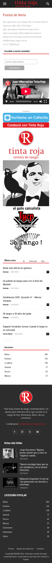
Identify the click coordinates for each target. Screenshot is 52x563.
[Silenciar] (40, 101)
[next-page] (9, 340)
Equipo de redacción (25, 549)
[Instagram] (22, 432)
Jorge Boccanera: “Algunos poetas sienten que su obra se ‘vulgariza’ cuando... (33, 453)
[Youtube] (37, 432)
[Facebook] (14, 432)
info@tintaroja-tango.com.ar (32, 424)
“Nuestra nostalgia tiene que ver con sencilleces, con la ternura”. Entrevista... (34, 467)
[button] (4, 4)
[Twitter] (30, 432)
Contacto (40, 549)
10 (48, 334)
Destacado (33, 261)
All (24, 261)
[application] (26, 91)
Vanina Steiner (8, 334)
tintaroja (6, 272)
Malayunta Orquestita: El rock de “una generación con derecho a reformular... (34, 481)
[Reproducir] (6, 101)
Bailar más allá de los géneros (17, 268)
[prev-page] (4, 340)
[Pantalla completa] (45, 101)
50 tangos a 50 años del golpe (17, 313)
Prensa (11, 549)
